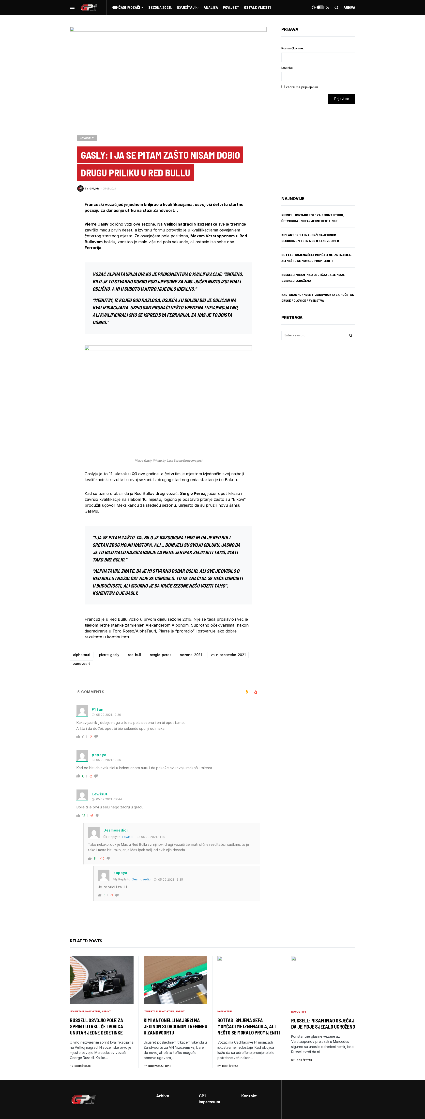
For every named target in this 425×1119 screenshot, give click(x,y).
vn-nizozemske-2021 (228, 655)
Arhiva (349, 7)
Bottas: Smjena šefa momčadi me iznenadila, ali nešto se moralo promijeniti (248, 1026)
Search (351, 335)
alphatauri (81, 655)
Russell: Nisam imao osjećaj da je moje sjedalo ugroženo (323, 1024)
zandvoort (81, 663)
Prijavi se (341, 99)
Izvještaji (77, 1011)
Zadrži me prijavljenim (302, 87)
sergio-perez (160, 655)
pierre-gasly (109, 655)
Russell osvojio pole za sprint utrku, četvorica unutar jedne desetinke (96, 1026)
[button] (72, 7)
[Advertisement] (320, 146)
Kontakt (249, 1095)
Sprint (106, 1011)
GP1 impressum (209, 1098)
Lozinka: (287, 68)
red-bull (134, 655)
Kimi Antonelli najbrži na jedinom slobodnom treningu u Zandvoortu (175, 1026)
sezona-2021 (191, 655)
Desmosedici (141, 879)
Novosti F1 (87, 138)
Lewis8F (128, 837)
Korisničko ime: (292, 48)
